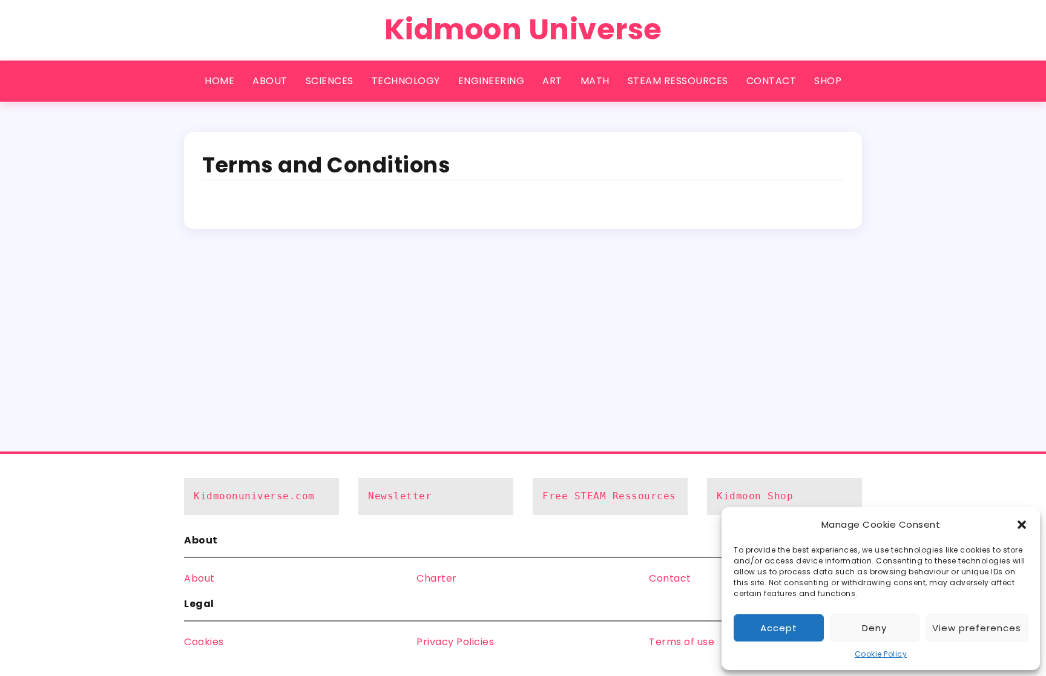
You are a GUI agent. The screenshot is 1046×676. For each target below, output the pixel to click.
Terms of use (681, 642)
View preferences (976, 628)
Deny (874, 628)
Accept (778, 628)
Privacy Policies (455, 642)
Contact (670, 578)
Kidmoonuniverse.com (254, 496)
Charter (436, 578)
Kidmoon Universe (523, 29)
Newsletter (400, 496)
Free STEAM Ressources (609, 496)
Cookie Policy (881, 654)
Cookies (204, 642)
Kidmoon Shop (755, 496)
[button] (1022, 525)
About (199, 578)
